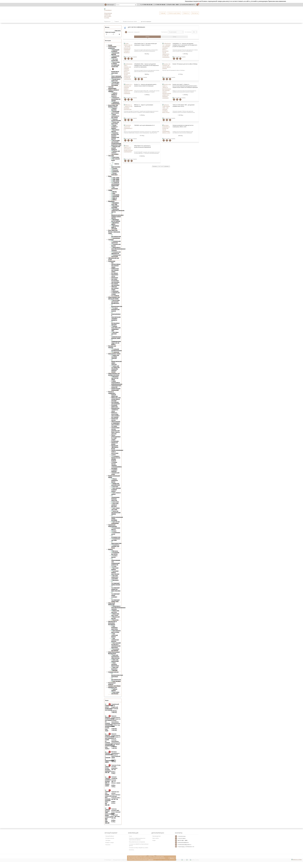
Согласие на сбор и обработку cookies (138, 847)
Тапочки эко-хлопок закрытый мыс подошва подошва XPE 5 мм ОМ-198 (115, 792)
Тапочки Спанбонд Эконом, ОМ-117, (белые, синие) (115, 777)
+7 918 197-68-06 (160, 4)
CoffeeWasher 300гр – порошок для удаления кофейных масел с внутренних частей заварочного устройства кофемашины (146, 65)
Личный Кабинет (109, 836)
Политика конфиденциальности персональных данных (137, 839)
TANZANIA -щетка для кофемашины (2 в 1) (144, 125)
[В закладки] (128, 58)
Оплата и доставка (174, 13)
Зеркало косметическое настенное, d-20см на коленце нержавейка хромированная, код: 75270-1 (115, 734)
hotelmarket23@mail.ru (188, 4)
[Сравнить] (131, 58)
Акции (154, 840)
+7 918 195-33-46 (147, 4)
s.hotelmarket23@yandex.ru (184, 844)
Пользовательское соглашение (137, 842)
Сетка (174, 36)
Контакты (195, 13)
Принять (172, 858)
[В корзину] (125, 58)
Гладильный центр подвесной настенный (115, 704)
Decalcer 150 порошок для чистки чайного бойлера (185, 64)
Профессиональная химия (130, 21)
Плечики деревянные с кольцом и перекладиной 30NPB (115, 752)
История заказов (109, 838)
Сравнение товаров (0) (133, 32)
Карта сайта (155, 838)
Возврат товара (109, 842)
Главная (162, 13)
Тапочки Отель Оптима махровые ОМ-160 (115, 765)
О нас (130, 836)
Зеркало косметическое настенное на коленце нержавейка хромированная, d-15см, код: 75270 (115, 716)
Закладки (107, 840)
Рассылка (107, 844)
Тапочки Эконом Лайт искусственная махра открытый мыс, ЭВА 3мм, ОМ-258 (115, 809)
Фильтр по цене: (110, 32)
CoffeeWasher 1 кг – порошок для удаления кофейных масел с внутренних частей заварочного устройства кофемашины (185, 45)
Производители (156, 836)
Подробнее (150, 859)
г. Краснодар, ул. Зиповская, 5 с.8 (186, 846)
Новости (186, 13)
